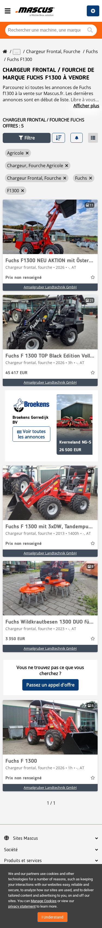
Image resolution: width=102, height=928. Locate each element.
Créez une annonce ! (93, 10)
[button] (27, 138)
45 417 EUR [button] (16, 373)
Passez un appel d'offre (50, 685)
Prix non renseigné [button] (23, 278)
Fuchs (92, 51)
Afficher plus (86, 106)
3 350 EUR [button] (15, 639)
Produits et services (23, 860)
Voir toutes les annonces (32, 434)
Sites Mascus (25, 838)
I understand (52, 917)
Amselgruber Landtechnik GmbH (50, 287)
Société (11, 849)
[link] (50, 227)
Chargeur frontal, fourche (53, 51)
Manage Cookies (44, 901)
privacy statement (22, 906)
